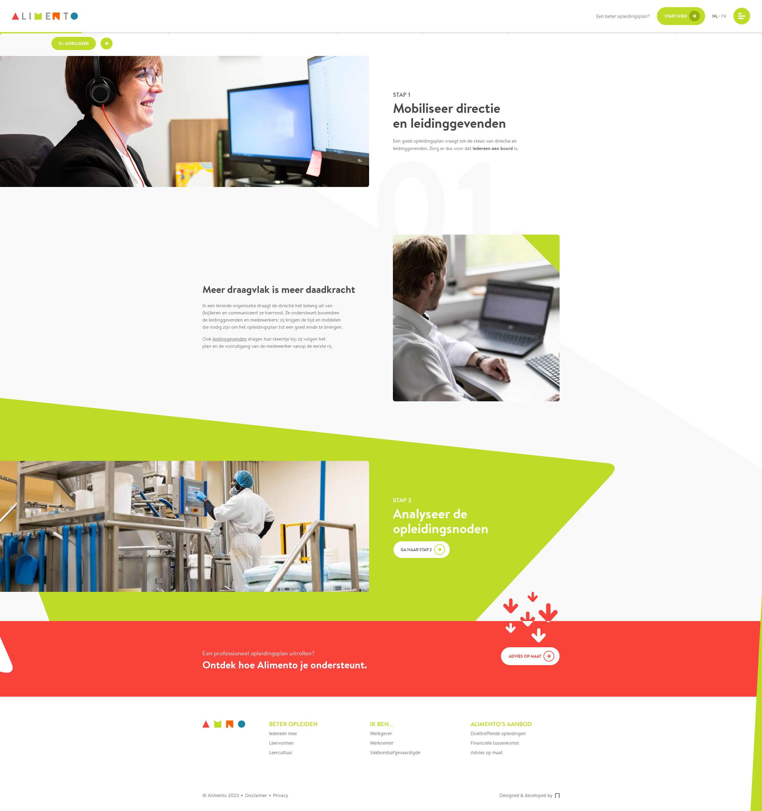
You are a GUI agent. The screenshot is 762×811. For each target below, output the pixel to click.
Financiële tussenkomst (495, 743)
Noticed (557, 795)
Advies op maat (487, 752)
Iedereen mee (283, 733)
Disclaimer (256, 795)
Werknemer (382, 743)
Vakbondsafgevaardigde (395, 752)
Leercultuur (280, 752)
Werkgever (381, 733)
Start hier (676, 16)
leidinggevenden (230, 339)
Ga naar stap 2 (416, 550)
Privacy (280, 795)
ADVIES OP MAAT (525, 656)
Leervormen (281, 743)
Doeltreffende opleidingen (498, 733)
